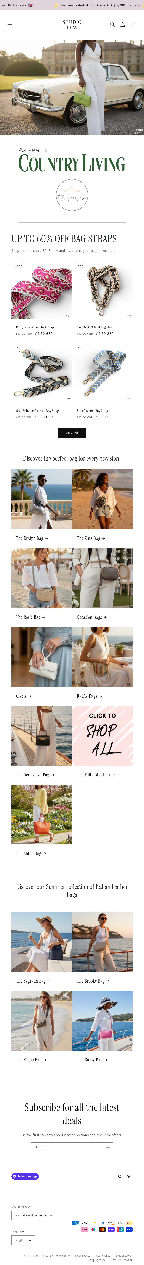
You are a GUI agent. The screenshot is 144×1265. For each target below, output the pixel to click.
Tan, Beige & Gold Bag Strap (95, 327)
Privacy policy (102, 1255)
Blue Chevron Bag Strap (92, 411)
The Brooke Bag (91, 981)
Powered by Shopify (59, 1255)
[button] (10, 24)
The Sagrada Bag (31, 981)
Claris (21, 696)
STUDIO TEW (40, 1255)
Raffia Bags (87, 696)
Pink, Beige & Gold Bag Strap (35, 327)
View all (72, 433)
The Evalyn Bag (29, 538)
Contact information (121, 1260)
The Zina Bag (88, 538)
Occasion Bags (89, 617)
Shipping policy (96, 1260)
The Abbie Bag (28, 853)
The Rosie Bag (28, 617)
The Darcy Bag (90, 1060)
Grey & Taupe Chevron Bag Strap (37, 411)
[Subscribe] (108, 1147)
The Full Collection (93, 775)
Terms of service (123, 1255)
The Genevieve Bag (32, 775)
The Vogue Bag (29, 1060)
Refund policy (82, 1255)
